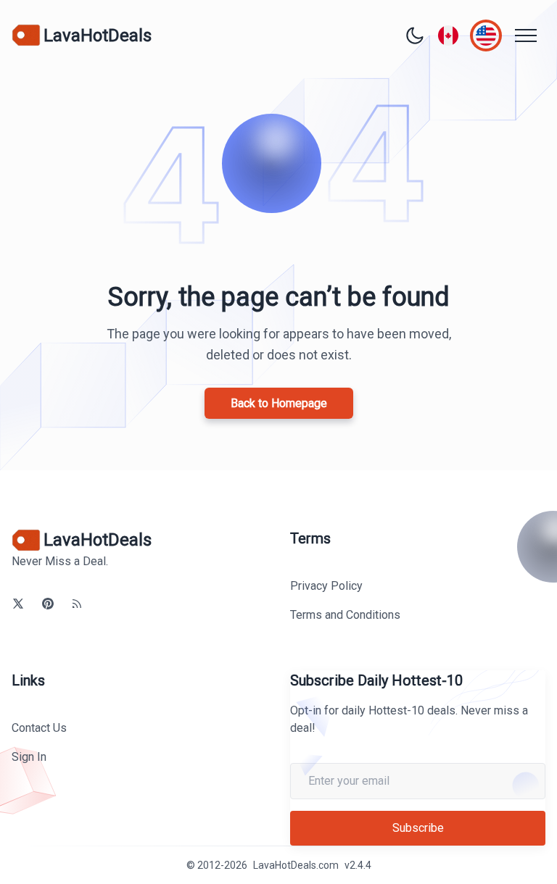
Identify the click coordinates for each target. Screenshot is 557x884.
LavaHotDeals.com (296, 865)
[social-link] (18, 603)
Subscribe (418, 828)
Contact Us (39, 728)
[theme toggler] (415, 35)
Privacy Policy (326, 586)
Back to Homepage (279, 403)
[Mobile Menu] (525, 35)
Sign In (29, 757)
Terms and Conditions (345, 615)
